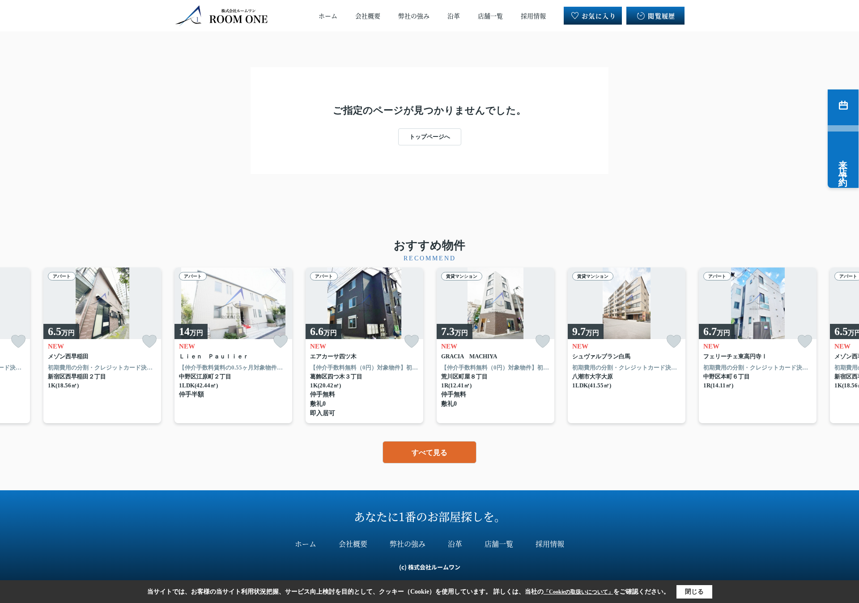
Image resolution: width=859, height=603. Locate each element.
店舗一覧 (490, 15)
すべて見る (429, 452)
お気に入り (599, 15)
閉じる (694, 591)
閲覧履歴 (662, 15)
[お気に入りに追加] (18, 341)
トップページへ (429, 136)
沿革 (453, 15)
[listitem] (233, 346)
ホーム (328, 15)
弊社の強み (414, 15)
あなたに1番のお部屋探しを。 (430, 516)
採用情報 (533, 15)
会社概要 (367, 15)
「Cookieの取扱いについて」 (578, 592)
